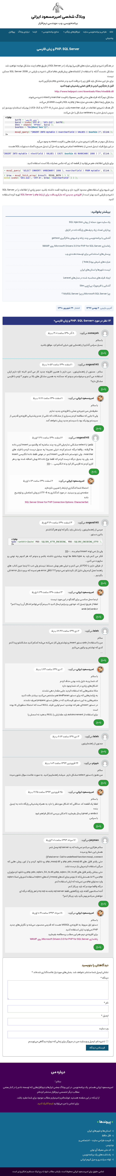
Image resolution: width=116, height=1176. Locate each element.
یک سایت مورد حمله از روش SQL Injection (89, 222)
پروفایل (12, 32)
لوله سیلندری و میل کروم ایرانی (96, 1159)
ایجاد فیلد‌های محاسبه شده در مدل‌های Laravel (86, 278)
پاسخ (103, 353)
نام (106, 1003)
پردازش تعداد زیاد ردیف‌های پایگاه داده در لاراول (87, 230)
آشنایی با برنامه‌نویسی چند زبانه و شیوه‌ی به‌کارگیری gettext (81, 238)
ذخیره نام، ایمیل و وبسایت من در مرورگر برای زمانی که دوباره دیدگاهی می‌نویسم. (66, 1041)
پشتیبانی (109, 38)
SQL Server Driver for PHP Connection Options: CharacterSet (56, 502)
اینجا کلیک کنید (45, 1104)
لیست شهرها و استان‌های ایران (95, 270)
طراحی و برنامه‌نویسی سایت (95, 32)
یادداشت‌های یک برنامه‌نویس (97, 1155)
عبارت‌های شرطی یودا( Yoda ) (96, 262)
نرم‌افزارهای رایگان (72, 32)
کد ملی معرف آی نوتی (100, 1150)
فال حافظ (106, 1136)
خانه (111, 32)
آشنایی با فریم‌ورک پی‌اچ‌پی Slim (95, 286)
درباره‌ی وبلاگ (24, 32)
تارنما (35, 32)
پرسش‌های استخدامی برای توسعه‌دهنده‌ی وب (87, 254)
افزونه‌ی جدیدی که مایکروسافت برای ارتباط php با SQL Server (51, 195)
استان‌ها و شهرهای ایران (99, 1131)
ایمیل (104, 1016)
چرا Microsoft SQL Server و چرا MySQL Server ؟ (86, 294)
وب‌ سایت (103, 1029)
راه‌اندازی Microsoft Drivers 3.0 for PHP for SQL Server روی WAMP (76, 246)
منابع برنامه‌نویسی (51, 32)
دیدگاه (104, 978)
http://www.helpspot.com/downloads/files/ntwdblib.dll (84, 92)
